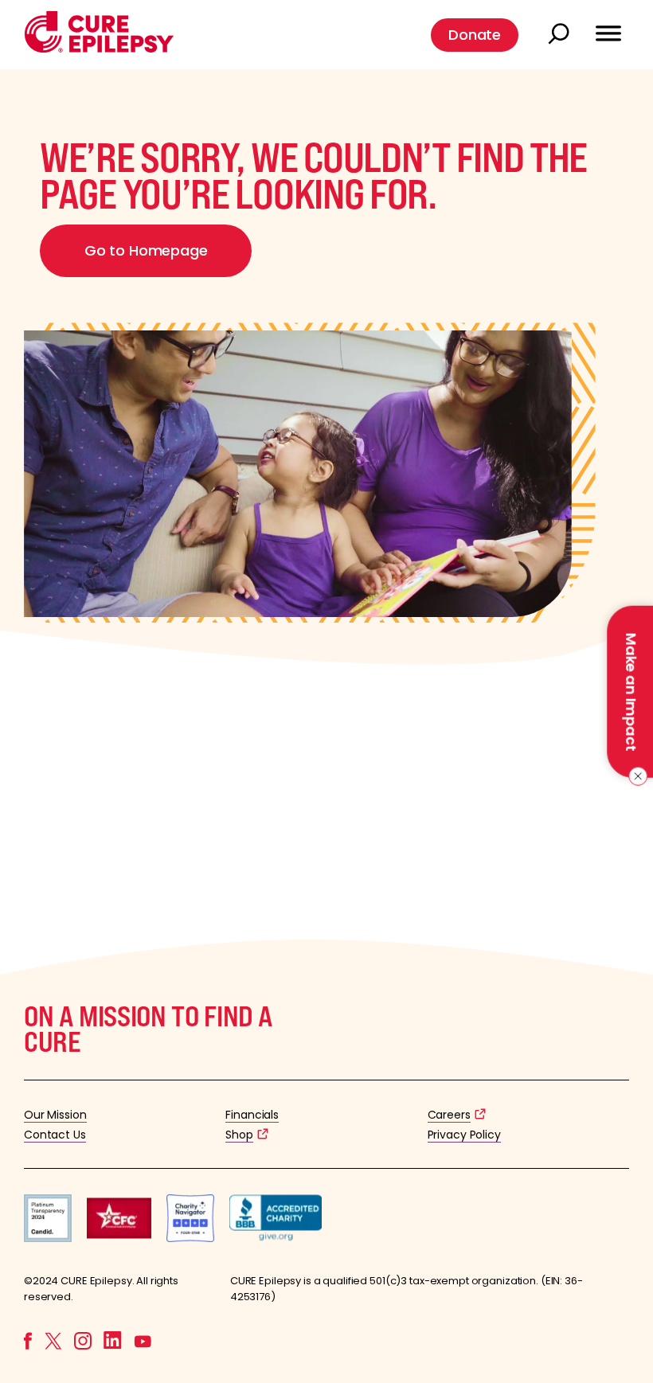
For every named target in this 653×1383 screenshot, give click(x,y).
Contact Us (55, 1135)
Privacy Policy (464, 1135)
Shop (238, 1135)
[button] (99, 49)
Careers (449, 1115)
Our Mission (55, 1115)
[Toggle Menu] (608, 26)
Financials (252, 1115)
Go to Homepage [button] (145, 250)
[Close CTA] (635, 776)
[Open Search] (560, 35)
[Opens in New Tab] (48, 1238)
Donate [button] (474, 35)
